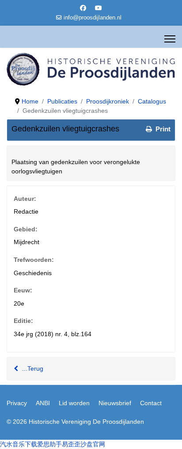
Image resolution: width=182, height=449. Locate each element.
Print (162, 129)
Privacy (17, 403)
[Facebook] (83, 8)
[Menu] (169, 39)
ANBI (43, 403)
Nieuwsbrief (115, 403)
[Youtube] (98, 8)
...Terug (31, 368)
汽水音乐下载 (18, 444)
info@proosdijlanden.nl (92, 18)
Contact (151, 403)
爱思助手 (49, 444)
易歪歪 (71, 444)
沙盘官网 (92, 444)
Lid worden (74, 403)
